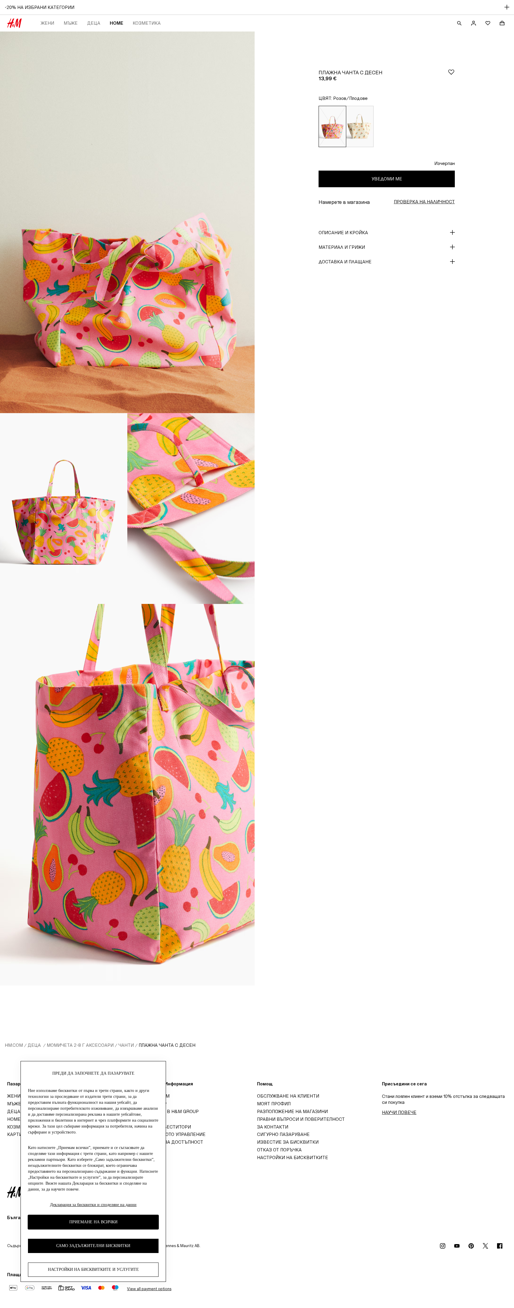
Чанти (126, 1045)
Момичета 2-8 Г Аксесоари (80, 1045)
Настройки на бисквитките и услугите (93, 1269)
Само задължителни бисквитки (93, 1246)
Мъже (71, 23)
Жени (47, 23)
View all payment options (149, 1289)
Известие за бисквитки (288, 1142)
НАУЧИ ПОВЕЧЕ (399, 1112)
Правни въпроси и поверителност (301, 1119)
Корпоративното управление (169, 1134)
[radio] (332, 126)
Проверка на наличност (424, 201)
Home (116, 23)
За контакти (272, 1126)
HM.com (14, 1045)
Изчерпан (444, 163)
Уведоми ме (387, 178)
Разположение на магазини (292, 1111)
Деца (93, 23)
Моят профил (274, 1103)
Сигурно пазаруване (283, 1134)
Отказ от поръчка (279, 1149)
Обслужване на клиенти (288, 1095)
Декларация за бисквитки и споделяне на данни (93, 1204)
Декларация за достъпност (167, 1142)
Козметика (147, 23)
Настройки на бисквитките (292, 1157)
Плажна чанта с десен (167, 1045)
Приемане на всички (93, 1222)
